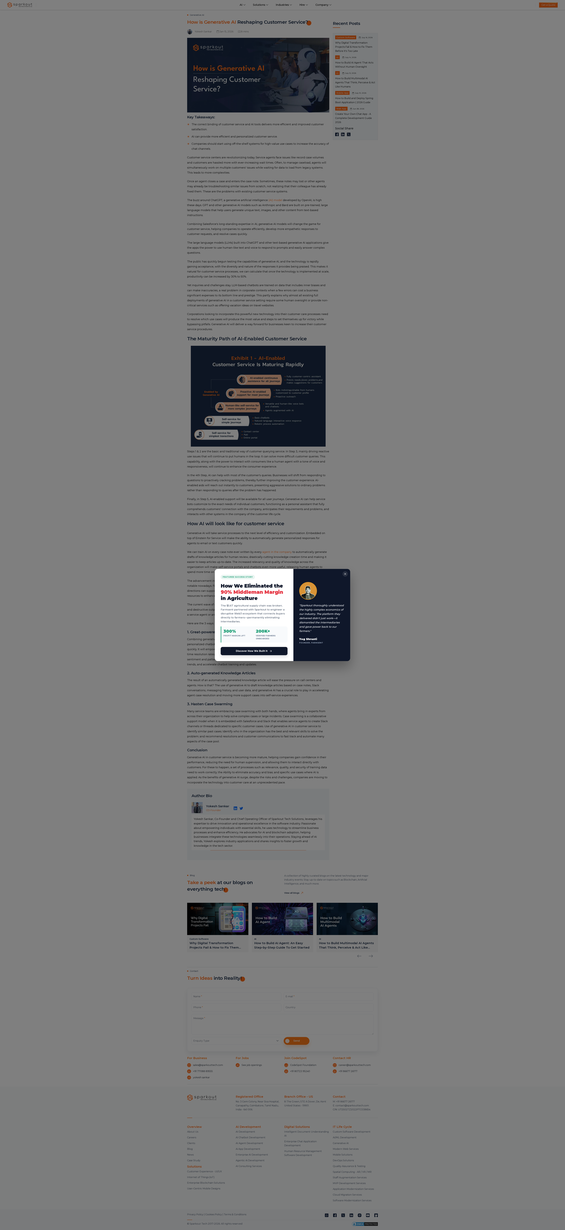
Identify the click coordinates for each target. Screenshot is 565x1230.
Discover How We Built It (251, 651)
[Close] (345, 574)
